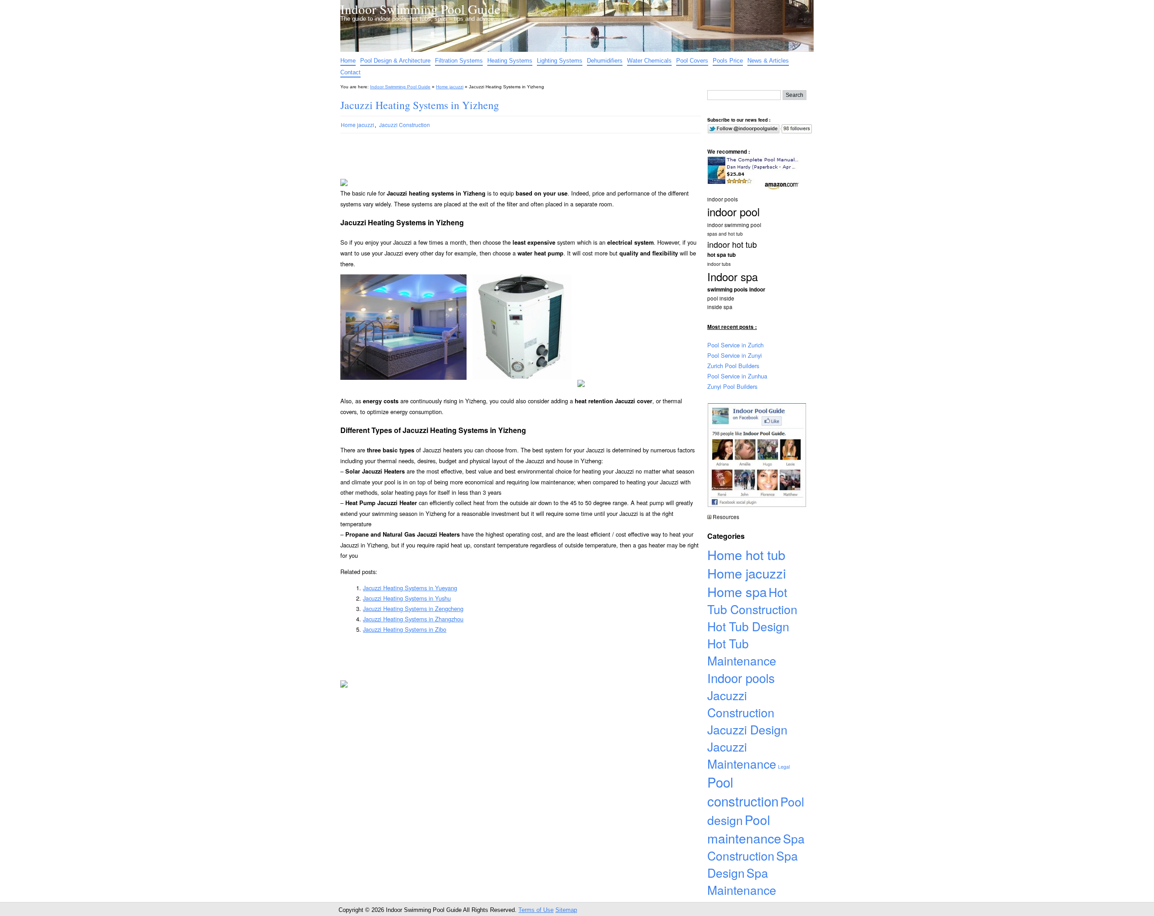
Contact (350, 72)
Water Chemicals (649, 60)
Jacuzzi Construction (404, 124)
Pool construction (742, 791)
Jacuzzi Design (747, 729)
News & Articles (768, 60)
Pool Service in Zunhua (737, 376)
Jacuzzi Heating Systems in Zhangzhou (413, 619)
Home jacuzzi (449, 86)
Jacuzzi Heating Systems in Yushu (407, 598)
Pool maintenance (744, 828)
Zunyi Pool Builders (732, 386)
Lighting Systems (559, 60)
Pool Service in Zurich (735, 345)
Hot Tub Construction (752, 600)
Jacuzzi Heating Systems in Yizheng (419, 105)
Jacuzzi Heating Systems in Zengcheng (413, 608)
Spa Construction (756, 847)
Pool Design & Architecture (395, 60)
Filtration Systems (459, 60)
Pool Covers (692, 60)
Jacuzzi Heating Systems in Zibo (404, 629)
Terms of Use (536, 910)
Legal (784, 766)
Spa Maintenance (741, 881)
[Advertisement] (513, 166)
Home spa (737, 591)
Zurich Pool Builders (733, 365)
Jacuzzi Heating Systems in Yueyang (410, 587)
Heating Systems (509, 60)
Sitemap (566, 910)
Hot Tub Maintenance (741, 652)
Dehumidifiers (605, 60)
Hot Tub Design (748, 626)
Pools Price (728, 60)
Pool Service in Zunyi (734, 355)
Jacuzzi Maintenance (741, 755)
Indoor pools (741, 678)
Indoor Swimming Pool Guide (420, 9)
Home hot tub (746, 554)
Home (348, 60)
